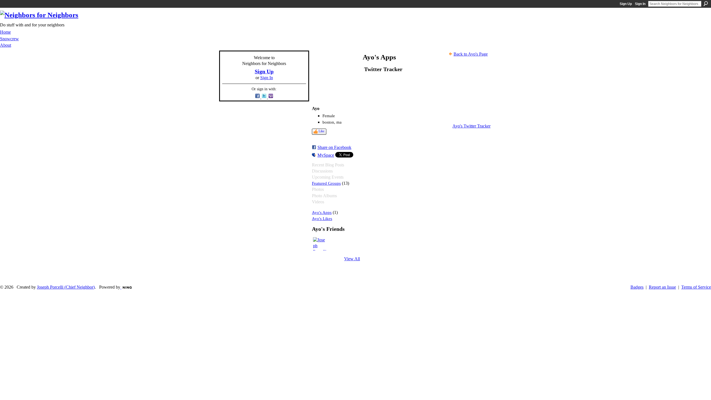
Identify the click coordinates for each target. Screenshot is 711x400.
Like (321, 131)
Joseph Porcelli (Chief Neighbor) (66, 287)
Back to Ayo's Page (471, 54)
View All (352, 258)
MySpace (325, 155)
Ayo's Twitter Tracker (471, 126)
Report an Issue (662, 287)
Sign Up (626, 4)
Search (706, 3)
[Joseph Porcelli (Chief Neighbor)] (319, 244)
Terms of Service (696, 287)
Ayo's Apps (322, 212)
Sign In (640, 4)
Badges (637, 287)
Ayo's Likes (322, 218)
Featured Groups (326, 183)
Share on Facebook (334, 147)
